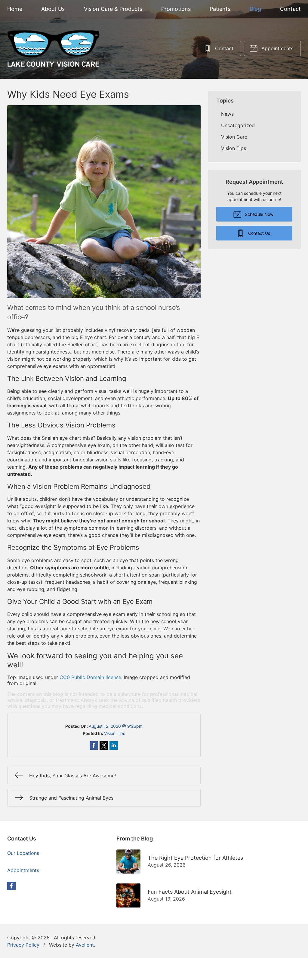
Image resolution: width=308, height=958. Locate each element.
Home (14, 9)
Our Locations (23, 853)
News (227, 114)
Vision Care (234, 137)
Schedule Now (258, 214)
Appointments (276, 48)
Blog (255, 9)
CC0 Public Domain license (90, 677)
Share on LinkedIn (113, 745)
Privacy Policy (23, 945)
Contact (290, 9)
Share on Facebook (94, 745)
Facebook (11, 886)
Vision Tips (114, 733)
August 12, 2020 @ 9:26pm (116, 726)
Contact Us (258, 233)
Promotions (176, 9)
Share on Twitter (104, 745)
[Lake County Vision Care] (53, 48)
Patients (220, 9)
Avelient (85, 945)
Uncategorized (238, 125)
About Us (53, 9)
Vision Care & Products (113, 9)
